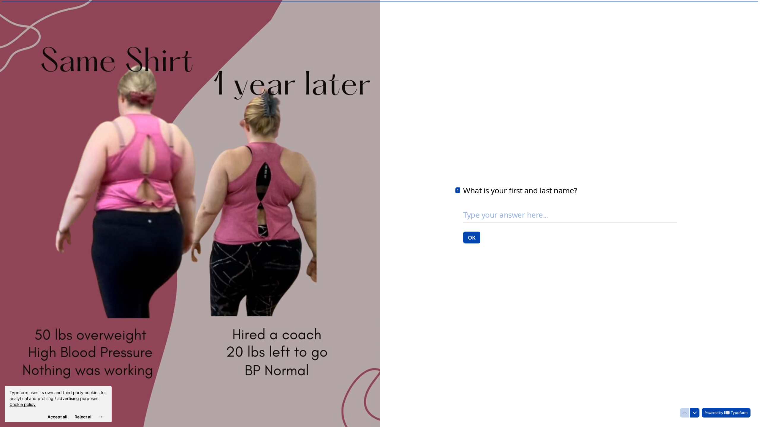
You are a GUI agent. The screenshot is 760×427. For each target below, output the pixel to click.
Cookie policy (23, 404)
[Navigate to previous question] (684, 413)
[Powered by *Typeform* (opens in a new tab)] (726, 413)
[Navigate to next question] (694, 413)
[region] (58, 404)
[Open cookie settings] (101, 417)
